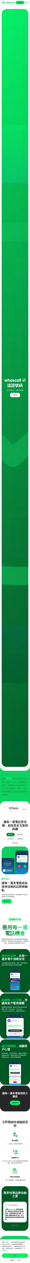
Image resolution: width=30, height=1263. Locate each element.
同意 (15, 1256)
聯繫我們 (15, 1103)
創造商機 (19, 834)
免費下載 (20, 2)
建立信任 (10, 834)
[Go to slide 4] (16, 1225)
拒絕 (19, 1260)
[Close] (27, 1242)
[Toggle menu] (27, 2)
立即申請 (15, 395)
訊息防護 (15, 843)
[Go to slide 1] (12, 1225)
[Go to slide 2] (13, 1225)
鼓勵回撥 (20, 839)
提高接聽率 (10, 839)
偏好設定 (12, 1260)
